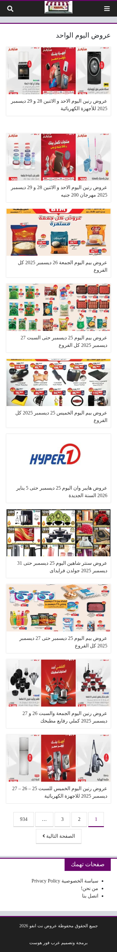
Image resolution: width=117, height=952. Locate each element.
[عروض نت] (58, 7)
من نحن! (89, 888)
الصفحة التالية (60, 836)
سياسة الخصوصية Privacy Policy (65, 880)
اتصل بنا (90, 895)
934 (23, 819)
